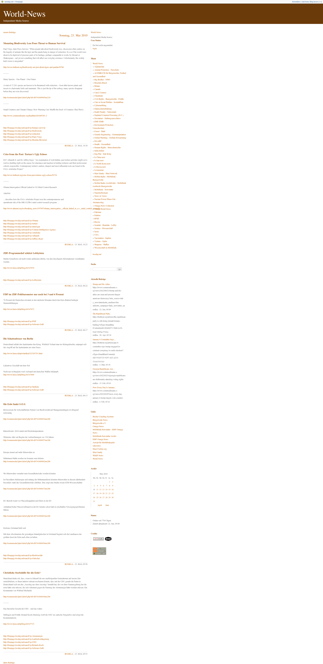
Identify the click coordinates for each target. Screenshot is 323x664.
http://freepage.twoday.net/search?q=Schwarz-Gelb (23, 324)
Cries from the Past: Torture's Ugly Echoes (25, 154)
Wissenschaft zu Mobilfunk (105, 247)
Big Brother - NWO (102, 79)
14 (106, 489)
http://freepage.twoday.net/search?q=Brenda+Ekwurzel (25, 139)
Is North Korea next (102, 163)
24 (94, 497)
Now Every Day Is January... (104, 387)
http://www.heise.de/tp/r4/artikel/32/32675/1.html (22, 353)
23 (113, 493)
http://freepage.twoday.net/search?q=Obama (20, 220)
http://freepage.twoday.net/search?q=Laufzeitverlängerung (26, 639)
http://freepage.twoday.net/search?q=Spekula (21, 386)
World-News (24, 13)
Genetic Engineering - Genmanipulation (110, 134)
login (95, 48)
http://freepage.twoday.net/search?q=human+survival (24, 127)
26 (100, 497)
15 (110, 489)
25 (97, 497)
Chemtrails (98, 95)
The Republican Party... (102, 313)
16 (113, 489)
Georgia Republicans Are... (103, 368)
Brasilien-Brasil (100, 82)
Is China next (99, 157)
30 (113, 497)
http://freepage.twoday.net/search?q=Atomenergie (23, 636)
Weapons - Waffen (101, 244)
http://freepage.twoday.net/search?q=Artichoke (21, 232)
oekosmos (97, 445)
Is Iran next (98, 160)
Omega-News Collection (104, 205)
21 (106, 493)
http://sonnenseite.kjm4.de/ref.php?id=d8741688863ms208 (26, 515)
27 (103, 497)
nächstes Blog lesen (310, 2)
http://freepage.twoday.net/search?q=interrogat (21, 226)
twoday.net (9, 2)
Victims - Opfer (100, 241)
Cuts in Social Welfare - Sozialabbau (108, 102)
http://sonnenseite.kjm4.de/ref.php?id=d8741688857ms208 (26, 440)
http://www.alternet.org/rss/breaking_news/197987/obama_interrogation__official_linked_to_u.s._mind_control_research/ (51, 208)
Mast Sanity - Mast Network (105, 173)
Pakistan (97, 212)
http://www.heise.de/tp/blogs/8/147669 (18, 374)
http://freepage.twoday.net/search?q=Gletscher (21, 558)
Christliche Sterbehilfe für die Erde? (22, 572)
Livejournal (98, 170)
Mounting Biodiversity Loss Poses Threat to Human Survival (34, 43)
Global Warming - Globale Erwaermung (110, 137)
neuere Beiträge (9, 32)
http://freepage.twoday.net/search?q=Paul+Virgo (22, 136)
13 (103, 489)
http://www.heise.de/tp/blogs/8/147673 (18, 309)
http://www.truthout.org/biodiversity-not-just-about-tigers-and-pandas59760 (33, 67)
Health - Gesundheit (102, 144)
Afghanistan (99, 66)
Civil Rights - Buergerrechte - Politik (109, 99)
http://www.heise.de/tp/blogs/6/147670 (18, 267)
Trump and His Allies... (102, 284)
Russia (97, 221)
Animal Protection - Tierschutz (106, 69)
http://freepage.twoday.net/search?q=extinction (21, 133)
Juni (107, 505)
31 (94, 501)
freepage (19, 2)
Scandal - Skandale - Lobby (105, 225)
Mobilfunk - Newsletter (103, 189)
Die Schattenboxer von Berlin (18, 338)
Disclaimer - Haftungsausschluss (107, 118)
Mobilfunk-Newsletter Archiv (104, 436)
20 (103, 493)
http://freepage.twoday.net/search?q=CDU (20, 642)
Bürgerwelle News (100, 419)
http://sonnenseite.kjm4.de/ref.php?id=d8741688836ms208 (26, 596)
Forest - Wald (99, 131)
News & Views (100, 196)
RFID (96, 218)
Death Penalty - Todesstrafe (105, 111)
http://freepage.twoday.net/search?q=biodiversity (22, 130)
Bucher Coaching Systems (103, 416)
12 (100, 489)
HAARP (97, 141)
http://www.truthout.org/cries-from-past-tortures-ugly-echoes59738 (30, 175)
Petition (97, 215)
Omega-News (98, 426)
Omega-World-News (102, 208)
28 (106, 497)
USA (96, 234)
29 (110, 497)
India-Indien (99, 150)
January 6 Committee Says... (104, 339)
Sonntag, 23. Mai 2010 (73, 35)
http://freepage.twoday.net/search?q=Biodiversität (22, 555)
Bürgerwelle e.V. (99, 423)
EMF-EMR (99, 121)
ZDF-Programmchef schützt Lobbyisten (23, 253)
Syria (96, 231)
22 (110, 493)
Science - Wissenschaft (103, 228)
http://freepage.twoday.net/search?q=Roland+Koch (23, 645)
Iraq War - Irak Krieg (102, 153)
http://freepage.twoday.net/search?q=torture (20, 223)
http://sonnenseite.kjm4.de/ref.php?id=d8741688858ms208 (26, 543)
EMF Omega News (100, 439)
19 (100, 493)
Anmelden (296, 2)
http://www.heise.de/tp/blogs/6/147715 (18, 623)
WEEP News (98, 455)
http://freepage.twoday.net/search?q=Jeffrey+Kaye (23, 238)
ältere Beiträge (9, 662)
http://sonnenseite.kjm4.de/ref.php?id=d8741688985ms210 (26, 97)
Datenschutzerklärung (103, 108)
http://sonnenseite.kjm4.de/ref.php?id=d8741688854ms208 (26, 418)
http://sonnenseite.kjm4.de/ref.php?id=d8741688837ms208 (26, 488)
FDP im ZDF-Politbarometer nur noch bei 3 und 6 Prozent (33, 294)
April (100, 505)
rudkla (69, 145)
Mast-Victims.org (100, 448)
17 (94, 493)
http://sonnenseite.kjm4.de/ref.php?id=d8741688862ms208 (26, 461)
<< (320, 2)
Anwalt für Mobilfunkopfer (104, 442)
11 (97, 489)
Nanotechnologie (101, 192)
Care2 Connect (100, 92)
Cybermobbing (100, 105)
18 (97, 493)
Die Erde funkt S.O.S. (14, 404)
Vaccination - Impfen (102, 238)
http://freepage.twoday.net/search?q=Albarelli (21, 235)
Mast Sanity (97, 452)
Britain (97, 86)
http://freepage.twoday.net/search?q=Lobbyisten (22, 280)
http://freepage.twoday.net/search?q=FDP (19, 321)
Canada (97, 89)
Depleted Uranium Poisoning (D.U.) (108, 115)
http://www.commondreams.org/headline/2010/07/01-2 (25, 115)
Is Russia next (100, 166)
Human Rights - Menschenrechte (107, 147)
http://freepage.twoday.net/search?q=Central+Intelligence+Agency (29, 229)
